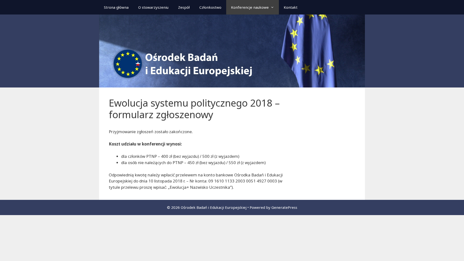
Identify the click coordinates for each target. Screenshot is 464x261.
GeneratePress (284, 207)
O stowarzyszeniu (153, 7)
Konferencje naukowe (250, 7)
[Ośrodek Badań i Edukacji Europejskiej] (232, 50)
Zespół (184, 7)
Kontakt (290, 7)
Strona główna (116, 7)
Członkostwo (210, 7)
